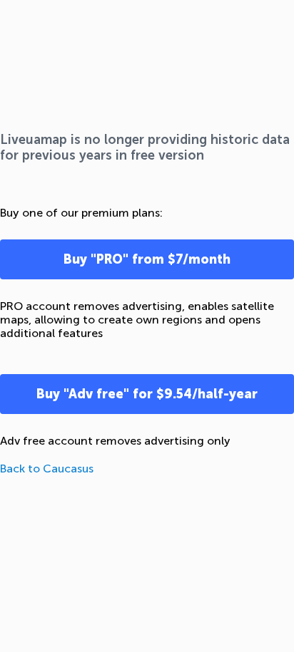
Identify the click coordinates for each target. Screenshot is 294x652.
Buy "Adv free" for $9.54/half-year (147, 394)
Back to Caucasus (46, 468)
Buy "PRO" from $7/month (147, 259)
